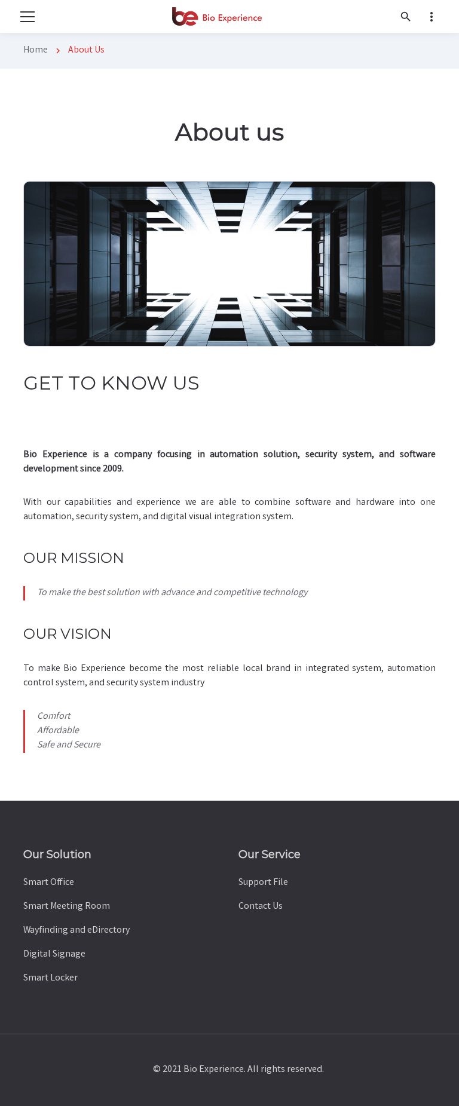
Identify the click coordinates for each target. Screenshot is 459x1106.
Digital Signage (54, 954)
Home (35, 50)
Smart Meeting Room (66, 907)
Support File (263, 883)
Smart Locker (50, 978)
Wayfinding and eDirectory (76, 931)
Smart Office (48, 883)
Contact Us (260, 907)
